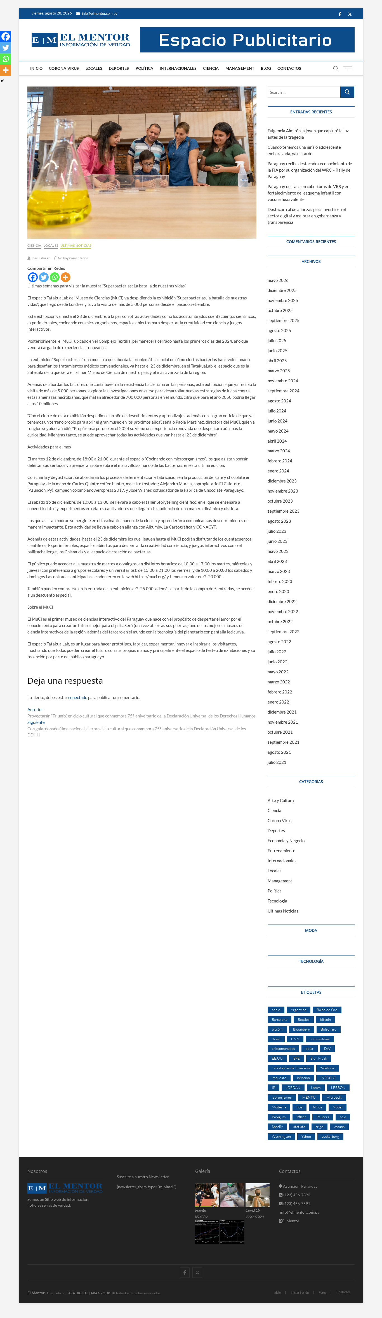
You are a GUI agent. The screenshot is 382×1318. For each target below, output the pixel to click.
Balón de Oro (327, 1009)
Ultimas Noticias (75, 245)
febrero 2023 (280, 581)
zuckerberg (330, 1136)
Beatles (304, 1019)
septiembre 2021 (284, 742)
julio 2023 (277, 531)
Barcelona (279, 1019)
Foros (322, 1292)
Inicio (36, 68)
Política (145, 68)
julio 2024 (277, 410)
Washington (281, 1136)
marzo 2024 (279, 450)
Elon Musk (318, 1058)
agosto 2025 (279, 330)
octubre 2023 (280, 500)
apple (276, 1009)
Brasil (276, 1039)
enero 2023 (278, 591)
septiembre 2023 (284, 510)
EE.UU (277, 1058)
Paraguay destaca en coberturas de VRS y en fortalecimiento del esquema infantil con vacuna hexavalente (308, 193)
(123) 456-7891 (296, 1203)
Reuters (323, 1117)
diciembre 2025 (282, 290)
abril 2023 (277, 561)
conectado (77, 697)
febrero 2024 (280, 460)
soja (343, 1117)
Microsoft (334, 1097)
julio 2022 (277, 651)
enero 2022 (278, 701)
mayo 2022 (278, 671)
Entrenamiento (281, 850)
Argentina (298, 1009)
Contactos (289, 68)
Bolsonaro (328, 1029)
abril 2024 (277, 440)
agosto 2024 (279, 400)
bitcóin (277, 1029)
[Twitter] (44, 277)
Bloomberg (301, 1029)
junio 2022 (277, 661)
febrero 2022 (280, 691)
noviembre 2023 (283, 490)
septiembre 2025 (284, 320)
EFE (296, 1058)
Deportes (119, 68)
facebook (327, 1068)
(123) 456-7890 (296, 1194)
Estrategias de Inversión (291, 1068)
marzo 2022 (279, 681)
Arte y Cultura (281, 800)
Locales (94, 68)
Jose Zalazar (40, 258)
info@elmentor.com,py (299, 1212)
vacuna (339, 1126)
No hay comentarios (72, 258)
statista (299, 1126)
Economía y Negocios (287, 840)
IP (273, 1087)
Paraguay (279, 1117)
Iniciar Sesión (300, 1292)
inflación (303, 1077)
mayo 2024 (278, 430)
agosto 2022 (279, 641)
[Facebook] (33, 277)
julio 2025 (277, 340)
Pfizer (301, 1117)
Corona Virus (64, 68)
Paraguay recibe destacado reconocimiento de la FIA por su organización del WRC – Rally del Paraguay (310, 170)
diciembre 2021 (282, 711)
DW (327, 1048)
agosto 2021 (279, 752)
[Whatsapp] (55, 277)
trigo (319, 1126)
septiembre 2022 (284, 631)
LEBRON (338, 1087)
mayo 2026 (278, 280)
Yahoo (306, 1136)
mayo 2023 (278, 551)
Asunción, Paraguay (299, 1186)
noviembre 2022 (283, 611)
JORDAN (293, 1087)
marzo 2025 (279, 370)
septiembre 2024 (284, 390)
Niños (317, 1107)
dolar (309, 1048)
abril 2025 (277, 360)
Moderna (279, 1107)
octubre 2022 (280, 621)
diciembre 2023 (282, 480)
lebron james (282, 1097)
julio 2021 (277, 762)
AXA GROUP (100, 1293)
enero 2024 (278, 470)
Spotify (277, 1126)
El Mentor (291, 1220)
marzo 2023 (279, 571)
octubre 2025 (280, 310)
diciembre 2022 (282, 601)
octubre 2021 (280, 731)
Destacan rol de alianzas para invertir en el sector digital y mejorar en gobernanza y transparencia (307, 216)
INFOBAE (328, 1077)
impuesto (279, 1077)
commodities (320, 1039)
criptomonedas (283, 1048)
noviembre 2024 (283, 380)
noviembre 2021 (283, 721)
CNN (295, 1039)
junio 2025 (277, 350)
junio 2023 (277, 541)
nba (299, 1107)
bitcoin (325, 1019)
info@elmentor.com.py (99, 13)
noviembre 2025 (283, 300)
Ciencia (211, 68)
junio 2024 (277, 420)
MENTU (309, 1097)
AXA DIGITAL (78, 1293)
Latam (315, 1087)
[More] (65, 277)
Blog (266, 68)
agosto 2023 (279, 521)
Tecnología (277, 900)
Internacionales (178, 68)
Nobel (337, 1107)
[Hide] (2, 81)
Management (239, 68)
